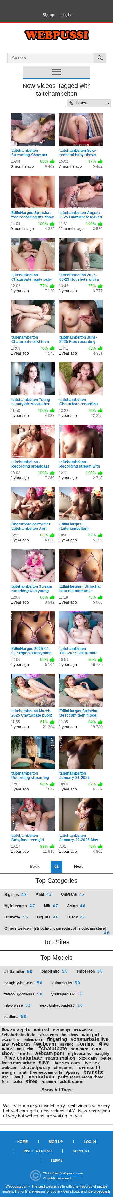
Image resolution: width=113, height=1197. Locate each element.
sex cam (79, 1048)
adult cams (71, 1081)
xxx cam (88, 1058)
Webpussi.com (71, 1173)
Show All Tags (56, 1089)
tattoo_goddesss (23, 994)
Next (78, 866)
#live (44, 1062)
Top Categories (56, 880)
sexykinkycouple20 (61, 1005)
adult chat (26, 1049)
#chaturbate (52, 1048)
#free (32, 1081)
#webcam (44, 1043)
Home (22, 1141)
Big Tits (47, 917)
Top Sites (56, 942)
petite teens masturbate (80, 1077)
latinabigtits (65, 983)
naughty (102, 1053)
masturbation (60, 1058)
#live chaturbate (23, 1058)
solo (17, 1081)
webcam (10, 1067)
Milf (51, 906)
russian (48, 1081)
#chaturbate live (90, 1039)
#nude (24, 1053)
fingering (57, 1039)
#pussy (73, 1072)
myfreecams (79, 1053)
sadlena (15, 1017)
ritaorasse (17, 1005)
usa (5, 1077)
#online (86, 1043)
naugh (8, 1072)
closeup (61, 1029)
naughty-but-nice (23, 983)
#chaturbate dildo (18, 1034)
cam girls (92, 1034)
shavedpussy (35, 1067)
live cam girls (16, 1029)
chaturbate (41, 1076)
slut (22, 1072)
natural (41, 1029)
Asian (76, 906)
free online (83, 1030)
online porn (33, 1039)
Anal (44, 894)
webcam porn (49, 1053)
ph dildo (66, 1044)
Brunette (16, 917)
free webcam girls (46, 1072)
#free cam (48, 1034)
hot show (70, 1035)
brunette (93, 1072)
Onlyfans (73, 894)
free (5, 1082)
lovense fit (89, 1067)
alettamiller (18, 971)
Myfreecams (19, 906)
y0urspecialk (67, 994)
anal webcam (16, 1043)
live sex (91, 1062)
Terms (56, 1160)
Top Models (56, 957)
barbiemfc (54, 971)
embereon (90, 971)
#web (18, 1076)
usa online (11, 1039)
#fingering (64, 1067)
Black (76, 917)
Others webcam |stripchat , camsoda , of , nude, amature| (56, 930)
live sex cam (66, 1062)
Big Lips (15, 895)
